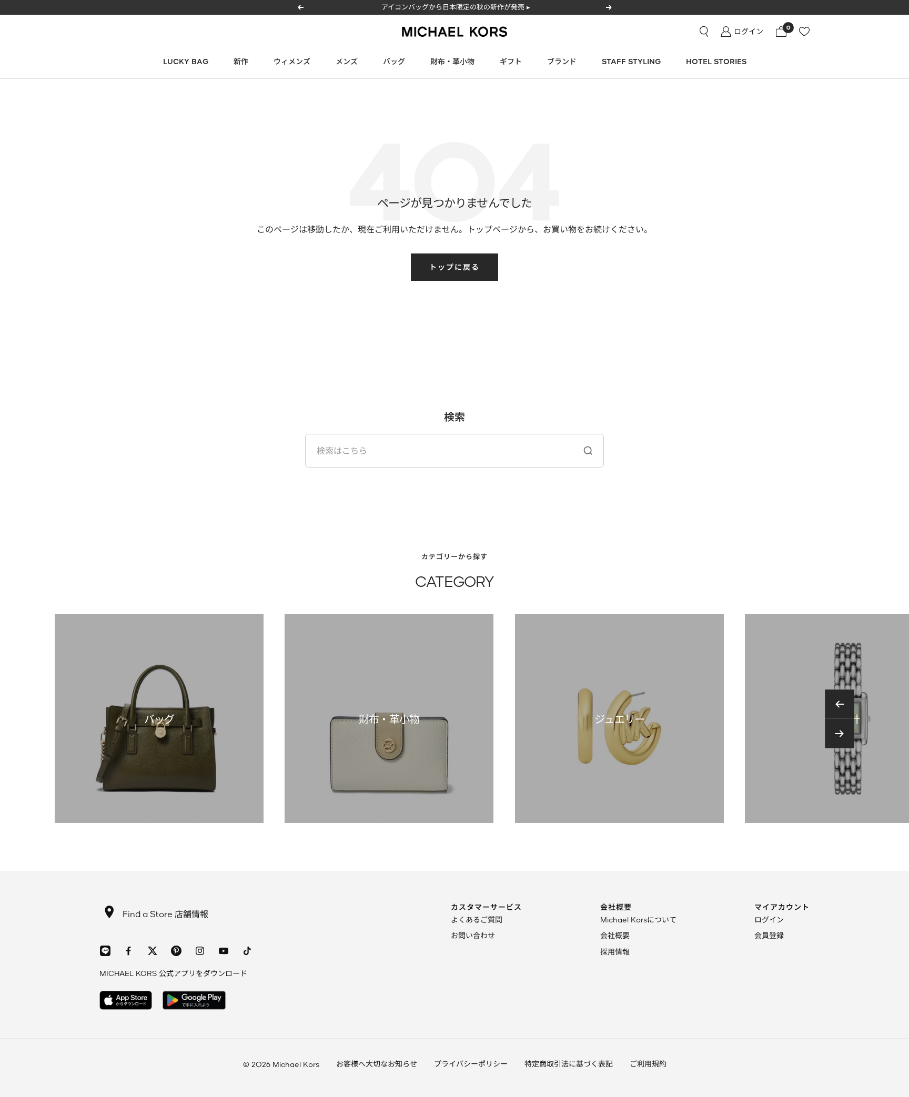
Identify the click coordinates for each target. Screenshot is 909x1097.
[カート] (781, 31)
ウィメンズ (292, 61)
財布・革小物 (452, 61)
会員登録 (769, 935)
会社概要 (615, 935)
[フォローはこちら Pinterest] (176, 951)
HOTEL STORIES (716, 61)
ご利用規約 (648, 1063)
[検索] (704, 31)
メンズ (347, 61)
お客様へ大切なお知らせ (376, 1063)
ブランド (562, 61)
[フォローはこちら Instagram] (199, 951)
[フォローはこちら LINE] (105, 951)
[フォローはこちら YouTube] (223, 951)
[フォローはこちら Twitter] (152, 951)
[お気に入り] (804, 31)
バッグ (394, 61)
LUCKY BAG (185, 61)
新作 (241, 61)
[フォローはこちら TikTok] (247, 951)
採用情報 (615, 951)
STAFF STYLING (631, 61)
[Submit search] (588, 450)
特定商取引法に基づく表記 (568, 1063)
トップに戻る (454, 266)
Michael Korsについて (638, 919)
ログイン (769, 919)
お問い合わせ (473, 935)
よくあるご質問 (476, 919)
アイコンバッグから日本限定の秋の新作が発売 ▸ (455, 7)
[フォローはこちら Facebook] (128, 951)
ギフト (511, 61)
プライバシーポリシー (471, 1063)
